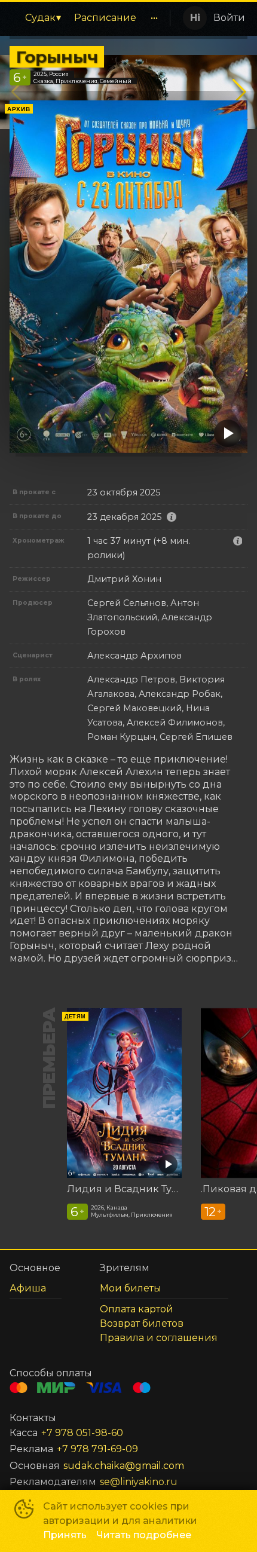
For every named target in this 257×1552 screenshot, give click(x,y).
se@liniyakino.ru (139, 1481)
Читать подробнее (143, 1535)
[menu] (88, 18)
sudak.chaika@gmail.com (123, 1465)
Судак (40, 17)
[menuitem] (43, 18)
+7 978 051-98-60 (82, 1432)
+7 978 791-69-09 (97, 1449)
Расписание (105, 17)
